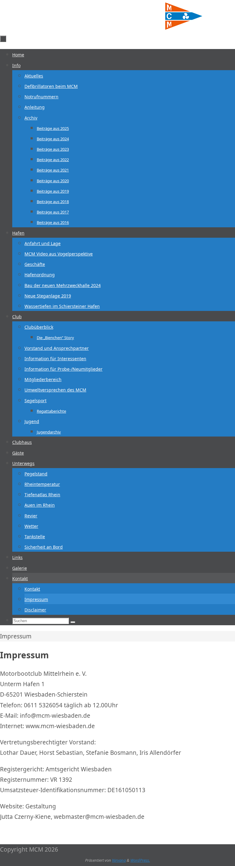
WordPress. (140, 860)
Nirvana (119, 860)
